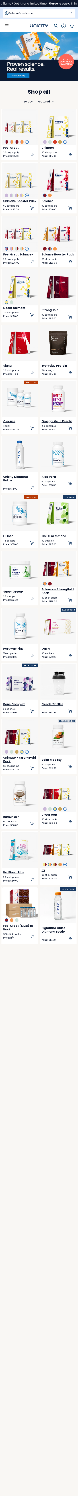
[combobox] (39, 101)
